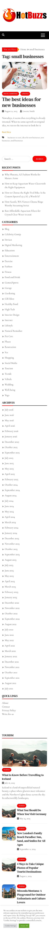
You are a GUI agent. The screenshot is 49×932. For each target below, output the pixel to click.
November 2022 (12, 608)
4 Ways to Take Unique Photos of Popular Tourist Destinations (30, 868)
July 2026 (9, 409)
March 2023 (10, 586)
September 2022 (12, 618)
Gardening (10, 293)
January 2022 (11, 656)
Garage (8, 287)
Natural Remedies (13, 330)
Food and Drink (12, 277)
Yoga (7, 395)
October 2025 (11, 447)
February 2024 (11, 527)
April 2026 (10, 425)
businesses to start (14, 137)
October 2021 (11, 672)
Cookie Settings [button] (10, 926)
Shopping (9, 357)
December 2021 (12, 661)
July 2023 (9, 565)
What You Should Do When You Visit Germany (32, 812)
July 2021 (9, 688)
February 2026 (11, 431)
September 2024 (12, 490)
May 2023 (9, 575)
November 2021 (12, 667)
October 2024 (11, 484)
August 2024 (10, 495)
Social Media (11, 363)
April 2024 (10, 516)
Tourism (9, 368)
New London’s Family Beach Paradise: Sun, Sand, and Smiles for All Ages (31, 839)
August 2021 (10, 683)
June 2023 (9, 570)
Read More (6, 132)
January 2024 (11, 532)
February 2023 (11, 591)
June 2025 (9, 463)
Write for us (8, 714)
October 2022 (11, 613)
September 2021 (12, 677)
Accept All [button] (24, 926)
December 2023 (12, 538)
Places (8, 341)
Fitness (8, 271)
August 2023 (10, 559)
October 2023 (11, 549)
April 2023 (10, 581)
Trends (8, 373)
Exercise (9, 261)
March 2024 (10, 522)
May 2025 (9, 468)
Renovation (10, 346)
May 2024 (9, 511)
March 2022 (10, 650)
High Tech (10, 309)
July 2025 (9, 457)
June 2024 (9, 506)
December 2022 (12, 602)
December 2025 (12, 441)
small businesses (17, 140)
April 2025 (10, 473)
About (5, 702)
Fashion (8, 266)
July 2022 (9, 629)
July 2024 (9, 500)
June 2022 (9, 634)
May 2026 (9, 420)
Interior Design (12, 314)
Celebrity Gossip (13, 234)
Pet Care (9, 336)
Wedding (9, 384)
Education (10, 250)
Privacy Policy (9, 710)
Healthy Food (11, 304)
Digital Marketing (10, 94)
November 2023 (12, 543)
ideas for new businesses (31, 137)
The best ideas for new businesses (21, 102)
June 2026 (9, 414)
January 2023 (11, 597)
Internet (9, 320)
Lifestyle (25, 94)
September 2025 (12, 452)
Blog (7, 228)
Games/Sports (11, 282)
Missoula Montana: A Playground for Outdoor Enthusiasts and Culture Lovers (31, 896)
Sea (6, 352)
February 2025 (11, 479)
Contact (6, 706)
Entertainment (12, 255)
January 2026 (11, 436)
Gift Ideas (9, 298)
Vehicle (8, 379)
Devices (8, 239)
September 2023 (12, 554)
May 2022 (9, 640)
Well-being (10, 389)
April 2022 (10, 645)
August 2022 (10, 624)
